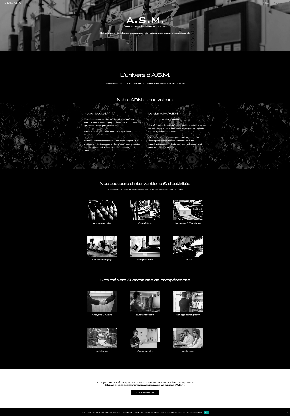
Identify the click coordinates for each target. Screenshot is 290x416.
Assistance (188, 351)
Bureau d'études (145, 314)
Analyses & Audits (102, 314)
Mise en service (145, 351)
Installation (102, 351)
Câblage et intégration (188, 314)
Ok (206, 412)
